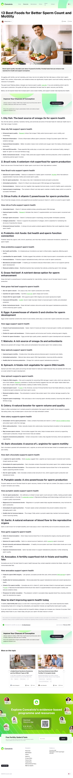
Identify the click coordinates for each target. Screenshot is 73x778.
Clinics (40, 4)
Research (22, 133)
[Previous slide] (9, 670)
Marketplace (34, 4)
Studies (54, 174)
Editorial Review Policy (30, 763)
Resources (25, 4)
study (21, 388)
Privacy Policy (28, 758)
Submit (63, 738)
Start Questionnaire (56, 103)
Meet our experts (29, 765)
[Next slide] (63, 670)
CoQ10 (21, 300)
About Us (45, 4)
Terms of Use (28, 760)
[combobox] (69, 4)
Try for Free (4, 765)
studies (28, 459)
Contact (53, 4)
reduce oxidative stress (63, 421)
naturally (44, 85)
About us (27, 756)
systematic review (27, 497)
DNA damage (61, 574)
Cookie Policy (28, 762)
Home (19, 4)
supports (50, 541)
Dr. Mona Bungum (26, 625)
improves (29, 294)
